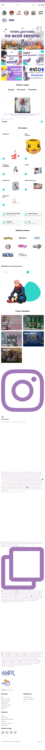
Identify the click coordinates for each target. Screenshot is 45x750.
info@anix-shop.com (9, 690)
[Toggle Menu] (17, 4)
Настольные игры (5, 701)
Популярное (21, 89)
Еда (2, 697)
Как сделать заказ (27, 697)
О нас (2, 715)
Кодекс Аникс (4, 717)
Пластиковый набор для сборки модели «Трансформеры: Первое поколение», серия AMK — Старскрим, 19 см (22, 115)
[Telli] (27, 272)
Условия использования (7, 719)
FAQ (24, 701)
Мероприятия (4, 703)
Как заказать (4, 725)
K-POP (2, 709)
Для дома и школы (5, 699)
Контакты (3, 721)
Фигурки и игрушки (6, 705)
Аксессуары (4, 707)
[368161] (42, 122)
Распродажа (32, 89)
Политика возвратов (28, 699)
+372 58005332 (9, 689)
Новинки (11, 89)
